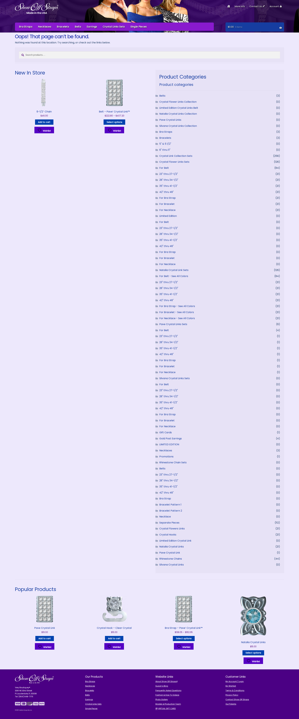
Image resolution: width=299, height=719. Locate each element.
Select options (114, 122)
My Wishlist (230, 686)
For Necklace (167, 210)
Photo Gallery (161, 699)
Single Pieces (139, 26)
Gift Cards (165, 432)
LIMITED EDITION (169, 444)
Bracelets (63, 26)
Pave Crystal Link (169, 552)
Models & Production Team (168, 704)
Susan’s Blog (161, 686)
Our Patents (230, 704)
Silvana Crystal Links (171, 564)
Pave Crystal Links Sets (173, 324)
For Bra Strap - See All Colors (177, 306)
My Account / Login (234, 681)
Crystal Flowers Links (172, 528)
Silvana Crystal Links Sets (174, 378)
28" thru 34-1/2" (168, 180)
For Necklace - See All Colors (177, 318)
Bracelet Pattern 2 (170, 510)
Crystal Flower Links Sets (174, 162)
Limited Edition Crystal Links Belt (178, 108)
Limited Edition (168, 216)
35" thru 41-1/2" (168, 186)
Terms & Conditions (234, 690)
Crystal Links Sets (114, 26)
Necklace (165, 516)
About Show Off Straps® (166, 681)
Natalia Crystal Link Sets (173, 270)
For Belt (164, 168)
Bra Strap (165, 498)
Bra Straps (25, 26)
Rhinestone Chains (170, 559)
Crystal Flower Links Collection (178, 102)
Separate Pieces (169, 522)
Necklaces (44, 26)
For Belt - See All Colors (173, 276)
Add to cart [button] (44, 122)
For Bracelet (167, 204)
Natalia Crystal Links (171, 546)
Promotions (166, 456)
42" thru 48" (166, 192)
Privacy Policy (231, 695)
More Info (240, 6)
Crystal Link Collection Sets (175, 156)
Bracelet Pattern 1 (170, 504)
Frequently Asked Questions (168, 690)
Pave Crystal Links (170, 120)
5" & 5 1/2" (165, 144)
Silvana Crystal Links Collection (178, 126)
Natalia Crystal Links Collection (178, 114)
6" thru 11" (164, 150)
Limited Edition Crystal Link (175, 540)
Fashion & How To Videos (167, 695)
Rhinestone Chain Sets (173, 462)
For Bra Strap (167, 198)
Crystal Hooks (167, 534)
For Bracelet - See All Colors (176, 312)
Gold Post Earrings (170, 438)
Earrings (92, 26)
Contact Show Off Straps (237, 699)
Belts (78, 26)
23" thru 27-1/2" (168, 174)
